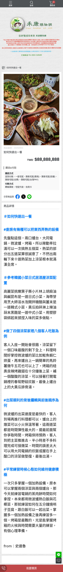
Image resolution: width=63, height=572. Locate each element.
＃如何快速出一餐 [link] (18, 216)
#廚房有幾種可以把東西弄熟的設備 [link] (31, 229)
